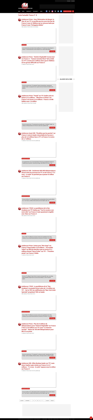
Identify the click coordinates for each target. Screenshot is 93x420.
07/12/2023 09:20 (20, 171)
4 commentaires (24, 82)
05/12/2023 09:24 (20, 287)
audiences (25, 26)
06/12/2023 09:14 (20, 246)
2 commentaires (24, 44)
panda (35, 103)
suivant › (47, 400)
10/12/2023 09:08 (20, 20)
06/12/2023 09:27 (20, 209)
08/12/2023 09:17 (20, 96)
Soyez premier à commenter (26, 158)
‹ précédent (27, 400)
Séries (41, 11)
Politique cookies (50, 419)
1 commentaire (24, 233)
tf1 (27, 26)
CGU (70, 419)
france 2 (29, 26)
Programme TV (35, 11)
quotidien (37, 140)
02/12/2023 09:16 (20, 324)
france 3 (32, 26)
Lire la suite (52, 51)
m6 (33, 26)
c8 (33, 64)
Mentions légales (45, 419)
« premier (21, 400)
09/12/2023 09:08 (20, 57)
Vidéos (23, 11)
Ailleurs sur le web (66, 79)
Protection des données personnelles (64, 419)
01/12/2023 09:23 (20, 364)
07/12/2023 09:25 (20, 134)
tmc (34, 140)
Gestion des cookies (56, 419)
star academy (36, 26)
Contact (73, 419)
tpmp (39, 140)
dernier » (52, 400)
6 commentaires (24, 351)
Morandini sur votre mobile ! (67, 11)
